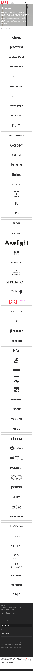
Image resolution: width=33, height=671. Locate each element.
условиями (25, 658)
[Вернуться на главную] (3, 2)
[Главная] (2, 28)
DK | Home (5, 638)
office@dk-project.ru (7, 616)
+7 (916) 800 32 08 (8, 613)
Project (12, 1)
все (2, 31)
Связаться (5, 625)
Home (11, 2)
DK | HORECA (5, 633)
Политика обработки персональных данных (12, 642)
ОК (16, 666)
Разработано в (5, 647)
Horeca (12, 3)
